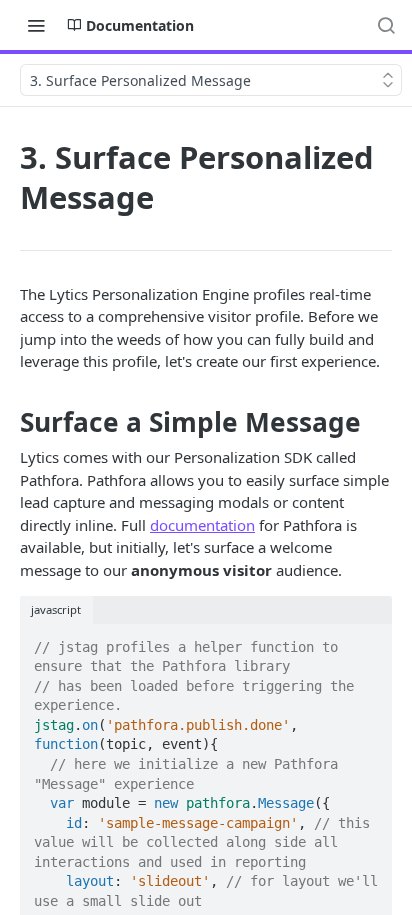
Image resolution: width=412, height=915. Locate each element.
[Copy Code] (368, 641)
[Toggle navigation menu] (36, 25)
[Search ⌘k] (386, 25)
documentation (202, 525)
